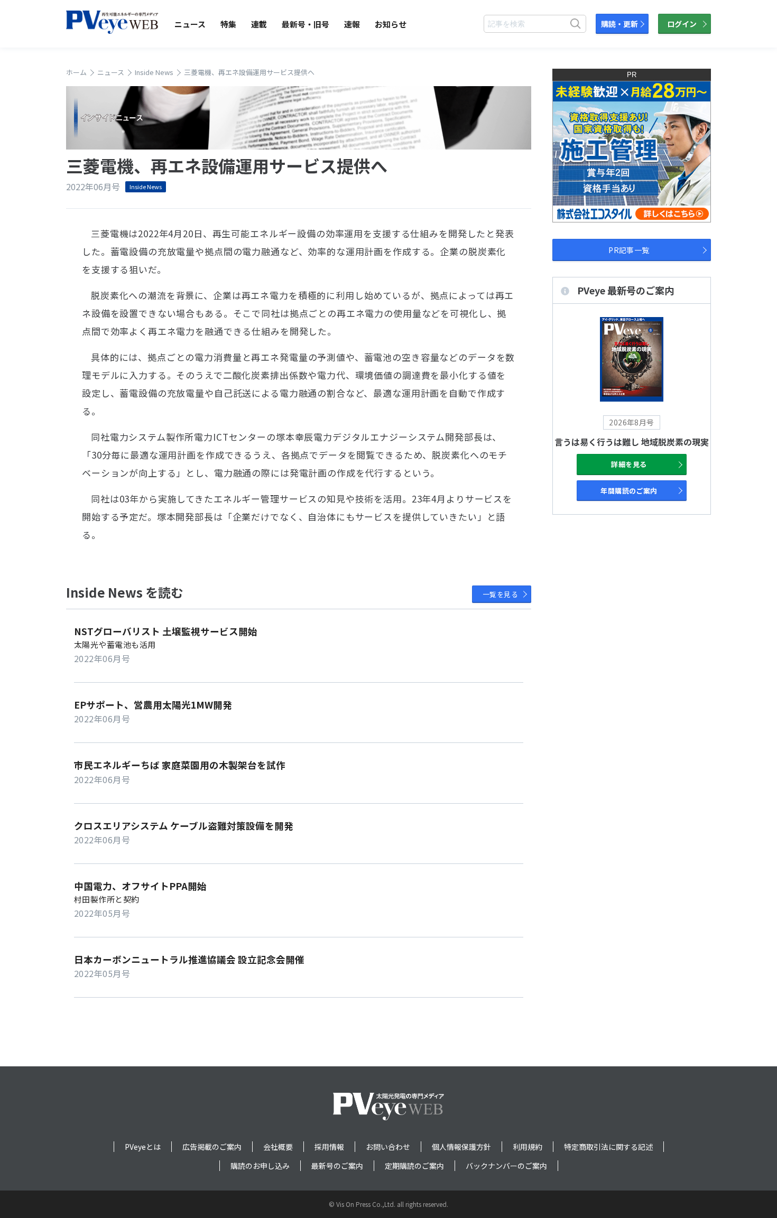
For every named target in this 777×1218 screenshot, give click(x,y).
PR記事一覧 (629, 250)
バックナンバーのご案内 (506, 1165)
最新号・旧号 (305, 24)
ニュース (190, 24)
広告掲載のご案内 (212, 1146)
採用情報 (329, 1146)
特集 (228, 24)
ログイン (682, 23)
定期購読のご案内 (414, 1165)
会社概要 (278, 1146)
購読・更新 (619, 23)
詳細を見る (628, 464)
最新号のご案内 (337, 1165)
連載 (259, 24)
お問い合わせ (388, 1146)
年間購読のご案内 (629, 491)
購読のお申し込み (260, 1165)
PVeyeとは (143, 1146)
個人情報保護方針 (461, 1146)
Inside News (146, 186)
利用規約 (527, 1146)
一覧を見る (500, 594)
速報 (352, 24)
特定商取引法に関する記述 (608, 1146)
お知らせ (390, 24)
